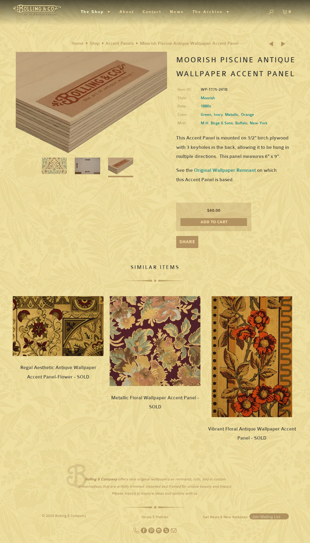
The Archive (209, 11)
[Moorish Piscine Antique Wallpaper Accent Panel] (91, 102)
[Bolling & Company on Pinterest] (151, 532)
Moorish (208, 98)
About (126, 11)
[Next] (283, 44)
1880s (206, 106)
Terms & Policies (155, 517)
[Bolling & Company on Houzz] (166, 532)
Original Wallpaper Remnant (225, 170)
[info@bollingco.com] (174, 532)
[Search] (271, 12)
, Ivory (217, 114)
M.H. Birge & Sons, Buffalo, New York (234, 123)
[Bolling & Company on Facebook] (144, 532)
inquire (130, 493)
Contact (152, 11)
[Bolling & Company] (37, 9)
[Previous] (273, 44)
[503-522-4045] (137, 532)
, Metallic (231, 114)
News (177, 11)
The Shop (94, 11)
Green (206, 114)
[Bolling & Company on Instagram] (159, 532)
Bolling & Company (70, 516)
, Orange (246, 114)
